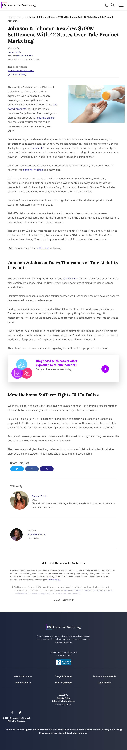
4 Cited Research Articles (21, 70)
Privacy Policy (58, 701)
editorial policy (53, 580)
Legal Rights (104, 682)
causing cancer (46, 117)
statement (36, 148)
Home (11, 17)
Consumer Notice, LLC (18, 5)
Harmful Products (22, 676)
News (20, 17)
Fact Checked (18, 74)
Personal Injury (23, 682)
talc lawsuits (70, 278)
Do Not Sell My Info (63, 704)
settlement (42, 248)
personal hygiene (33, 169)
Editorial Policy (63, 698)
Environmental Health (104, 676)
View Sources (62, 599)
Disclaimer (70, 701)
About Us (63, 695)
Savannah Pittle (25, 55)
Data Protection (63, 682)
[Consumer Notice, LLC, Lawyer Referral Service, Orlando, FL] (63, 662)
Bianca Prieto (15, 51)
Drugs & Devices (63, 676)
